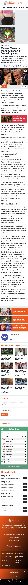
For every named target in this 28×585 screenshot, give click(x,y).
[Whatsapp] (18, 546)
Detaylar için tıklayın (14, 466)
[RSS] (20, 546)
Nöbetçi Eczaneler (8, 553)
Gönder (4, 414)
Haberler (3, 45)
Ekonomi (21, 7)
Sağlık (24, 571)
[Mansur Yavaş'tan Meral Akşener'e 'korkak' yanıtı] (14, 76)
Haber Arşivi (7, 565)
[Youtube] (15, 546)
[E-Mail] (11, 339)
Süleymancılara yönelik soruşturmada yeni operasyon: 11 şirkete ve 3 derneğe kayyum (20, 373)
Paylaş (4, 86)
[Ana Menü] (1, 2)
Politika (9, 7)
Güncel (3, 7)
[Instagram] (12, 546)
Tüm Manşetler (7, 560)
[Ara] (25, 3)
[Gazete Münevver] (13, 3)
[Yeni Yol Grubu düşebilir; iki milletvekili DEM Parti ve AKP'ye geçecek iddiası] (7, 365)
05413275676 (15, 537)
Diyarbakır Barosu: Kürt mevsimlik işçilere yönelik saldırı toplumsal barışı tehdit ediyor (20, 389)
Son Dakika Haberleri (18, 561)
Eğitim (20, 571)
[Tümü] (26, 423)
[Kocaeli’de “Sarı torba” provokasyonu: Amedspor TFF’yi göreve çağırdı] (7, 351)
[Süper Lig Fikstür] (26, 472)
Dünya (15, 7)
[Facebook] (7, 546)
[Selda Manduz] (4, 337)
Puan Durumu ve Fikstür (19, 557)
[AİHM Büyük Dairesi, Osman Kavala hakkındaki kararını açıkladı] (21, 351)
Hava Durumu (20, 553)
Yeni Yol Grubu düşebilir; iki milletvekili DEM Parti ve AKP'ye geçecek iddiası (6, 373)
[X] (10, 546)
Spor (16, 572)
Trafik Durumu (7, 556)
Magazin (12, 572)
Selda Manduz (14, 336)
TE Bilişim (18, 576)
